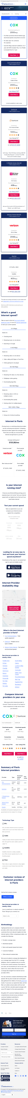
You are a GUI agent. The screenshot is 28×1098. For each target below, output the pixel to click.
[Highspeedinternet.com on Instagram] (20, 1076)
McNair (4, 663)
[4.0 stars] (10, 748)
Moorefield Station (20, 677)
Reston (4, 673)
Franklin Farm (6, 660)
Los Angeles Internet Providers (21, 1046)
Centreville (18, 670)
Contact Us (17, 1070)
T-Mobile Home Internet (14, 163)
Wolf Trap (17, 679)
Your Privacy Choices (7, 1091)
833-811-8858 (16, 145)
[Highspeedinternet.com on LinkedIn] (25, 1076)
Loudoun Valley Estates (19, 666)
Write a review (7, 896)
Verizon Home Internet (14, 214)
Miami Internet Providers (19, 1058)
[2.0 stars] (6, 748)
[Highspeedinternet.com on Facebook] (15, 1076)
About (16, 1065)
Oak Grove (5, 670)
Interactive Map (14, 608)
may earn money (5, 1)
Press (16, 1073)
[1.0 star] (3, 748)
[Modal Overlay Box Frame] (14, 1028)
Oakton (17, 663)
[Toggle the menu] (25, 4)
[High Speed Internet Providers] (8, 4)
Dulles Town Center (18, 673)
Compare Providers (4, 1046)
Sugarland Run (19, 682)
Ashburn (17, 687)
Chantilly (5, 668)
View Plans (12, 55)
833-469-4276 (16, 198)
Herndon (5, 665)
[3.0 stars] (8, 748)
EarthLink (14, 109)
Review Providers (4, 1049)
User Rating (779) (13, 91)
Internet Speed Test (4, 1065)
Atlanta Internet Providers (20, 1060)
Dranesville (5, 678)
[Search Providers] (11, 1052)
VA (6, 1013)
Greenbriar (5, 676)
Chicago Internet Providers (20, 1049)
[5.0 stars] (12, 748)
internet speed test (21, 322)
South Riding (18, 660)
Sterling (5, 683)
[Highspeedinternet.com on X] (18, 1076)
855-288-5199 (16, 291)
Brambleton (18, 684)
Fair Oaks (5, 681)
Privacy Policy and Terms (18, 1090)
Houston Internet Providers (20, 1051)
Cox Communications (14, 62)
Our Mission (17, 1068)
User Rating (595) (13, 191)
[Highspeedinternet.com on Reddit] (23, 1076)
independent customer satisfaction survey (13, 301)
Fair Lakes (5, 686)
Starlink (14, 256)
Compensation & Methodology (7, 1090)
